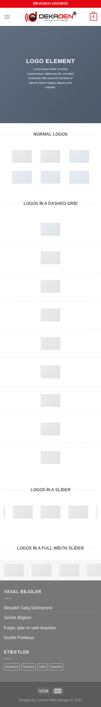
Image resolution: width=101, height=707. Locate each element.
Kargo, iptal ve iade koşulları (30, 628)
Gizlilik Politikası (19, 637)
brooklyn (11, 667)
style (42, 667)
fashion (28, 667)
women (56, 667)
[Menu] (7, 16)
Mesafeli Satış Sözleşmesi (28, 608)
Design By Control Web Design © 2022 (50, 700)
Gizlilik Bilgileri (17, 617)
